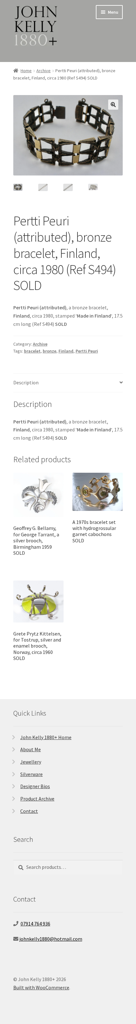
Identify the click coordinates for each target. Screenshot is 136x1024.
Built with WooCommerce (41, 987)
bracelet (32, 351)
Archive (43, 70)
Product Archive (37, 798)
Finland (66, 351)
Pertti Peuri (87, 351)
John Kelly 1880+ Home (45, 737)
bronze (49, 351)
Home (26, 70)
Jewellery (30, 762)
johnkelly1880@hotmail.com (50, 939)
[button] (113, 105)
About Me (30, 749)
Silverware (31, 774)
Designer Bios (35, 786)
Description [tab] (26, 382)
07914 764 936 (35, 923)
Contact (29, 811)
